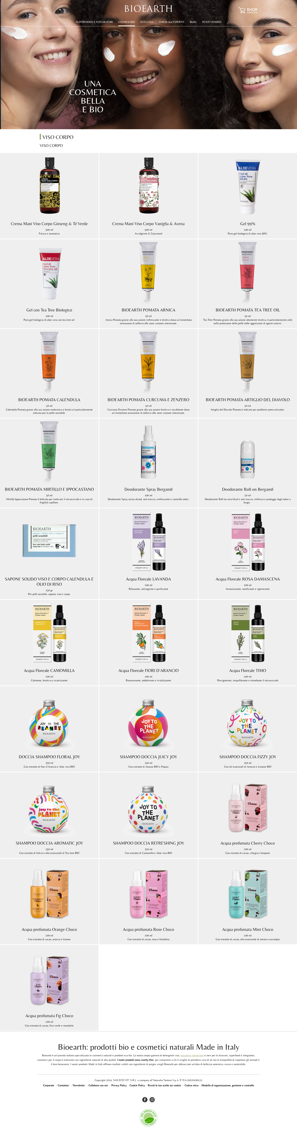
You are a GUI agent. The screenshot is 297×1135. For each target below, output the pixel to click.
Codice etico (192, 1085)
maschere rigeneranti (192, 1055)
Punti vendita (211, 22)
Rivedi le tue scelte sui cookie (164, 1085)
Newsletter (79, 1085)
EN (45, 8)
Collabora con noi (98, 1085)
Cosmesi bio (126, 22)
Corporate (48, 1085)
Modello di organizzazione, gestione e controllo (227, 1085)
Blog (193, 22)
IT (41, 8)
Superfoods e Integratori (94, 22)
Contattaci (63, 1085)
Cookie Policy (137, 1085)
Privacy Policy (119, 1085)
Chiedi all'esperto (171, 22)
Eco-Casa (146, 22)
